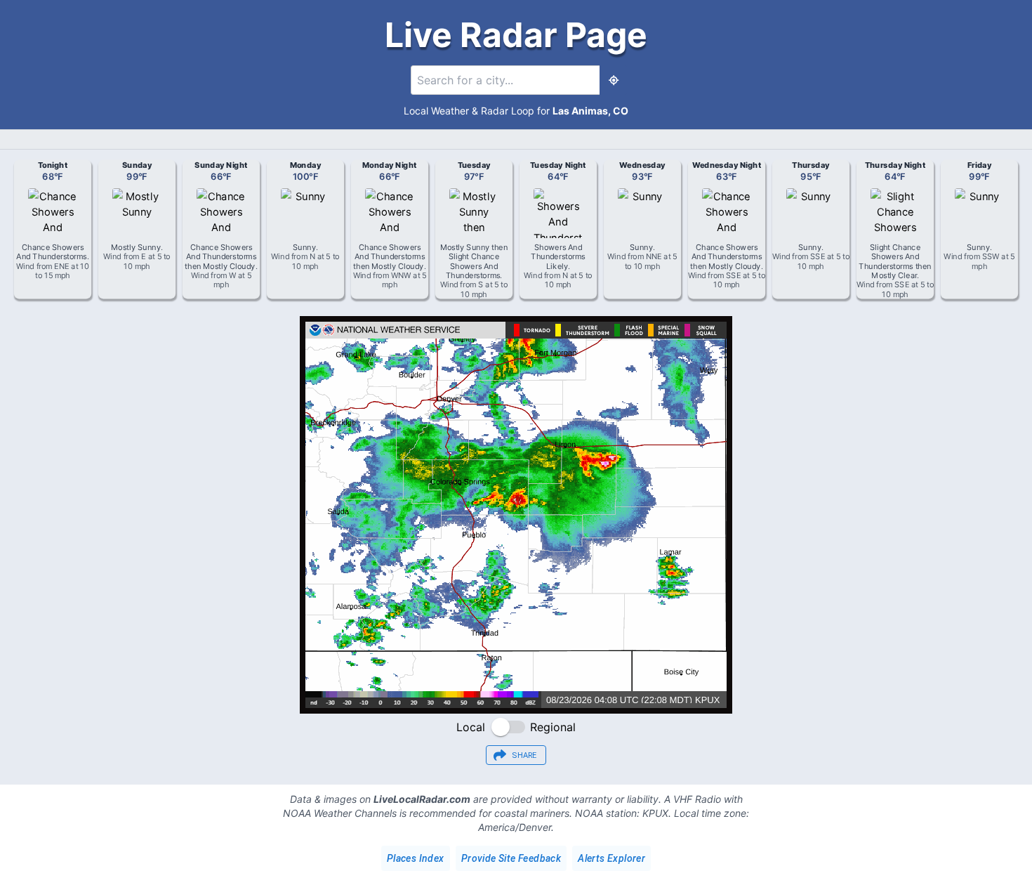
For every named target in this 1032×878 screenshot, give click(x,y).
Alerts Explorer (611, 858)
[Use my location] (614, 80)
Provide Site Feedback (511, 858)
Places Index (415, 858)
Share (524, 755)
